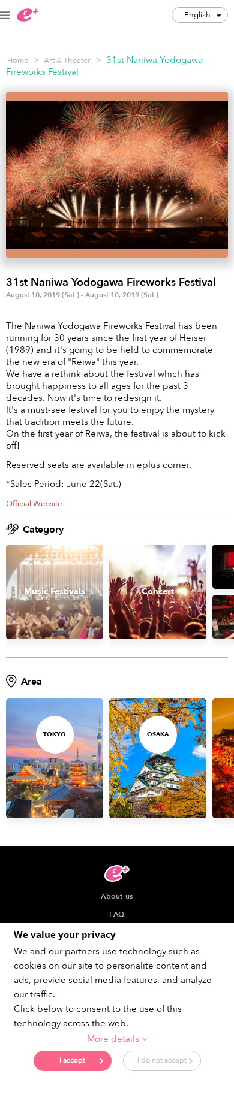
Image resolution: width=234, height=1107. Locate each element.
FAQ (117, 914)
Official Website (34, 503)
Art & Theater (67, 60)
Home (17, 60)
